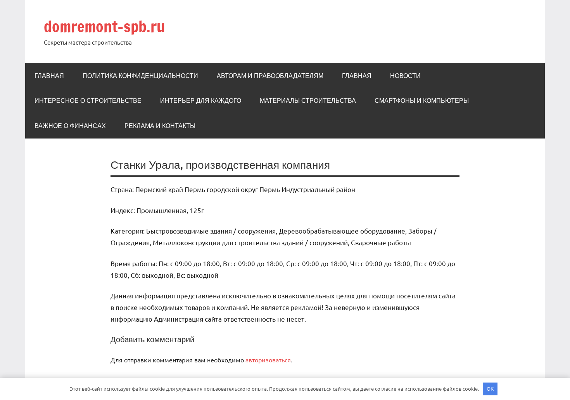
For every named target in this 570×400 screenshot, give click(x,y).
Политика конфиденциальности (140, 75)
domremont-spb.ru (104, 26)
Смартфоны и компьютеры (422, 100)
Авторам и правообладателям (270, 75)
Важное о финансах (70, 125)
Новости (405, 75)
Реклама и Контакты (159, 125)
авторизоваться (268, 360)
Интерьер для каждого (200, 100)
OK (490, 388)
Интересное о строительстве (88, 100)
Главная (49, 75)
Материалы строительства (308, 100)
